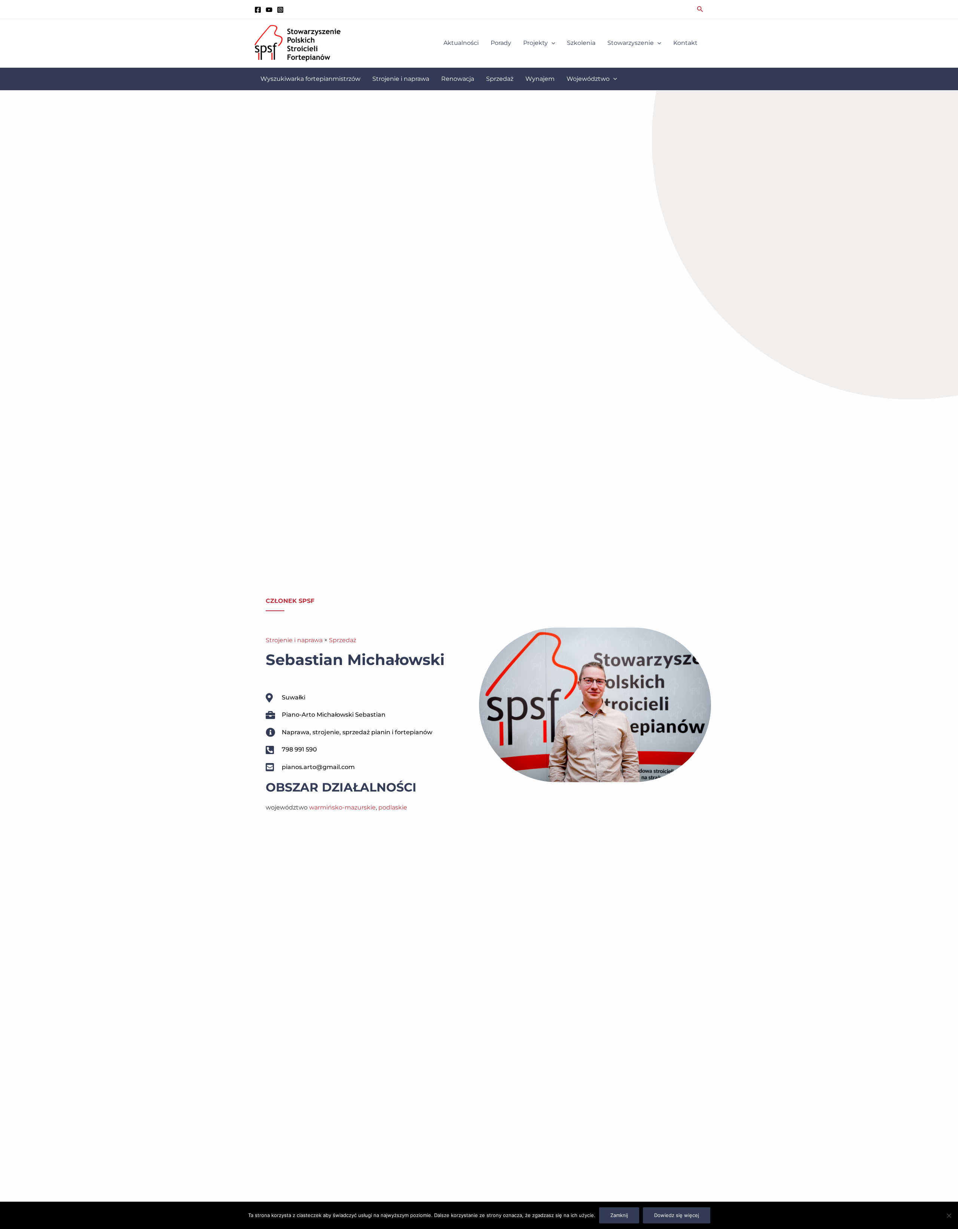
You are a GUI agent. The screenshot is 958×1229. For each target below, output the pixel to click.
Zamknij (619, 1215)
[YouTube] (269, 9)
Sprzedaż (342, 640)
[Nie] (948, 1215)
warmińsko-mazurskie (342, 807)
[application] (551, 43)
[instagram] (280, 9)
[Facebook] (257, 9)
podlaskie (392, 807)
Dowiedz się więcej (676, 1215)
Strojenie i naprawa (294, 640)
